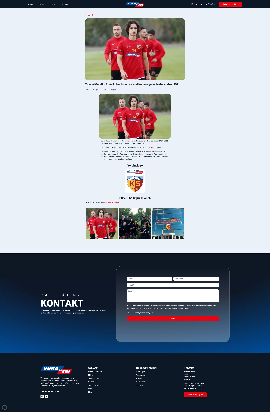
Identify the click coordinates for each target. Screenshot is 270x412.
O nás (30, 4)
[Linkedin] (42, 396)
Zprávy (53, 4)
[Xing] (46, 396)
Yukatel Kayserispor (149, 148)
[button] (88, 223)
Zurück (90, 15)
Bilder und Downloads (111, 203)
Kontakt (65, 4)
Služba (41, 4)
